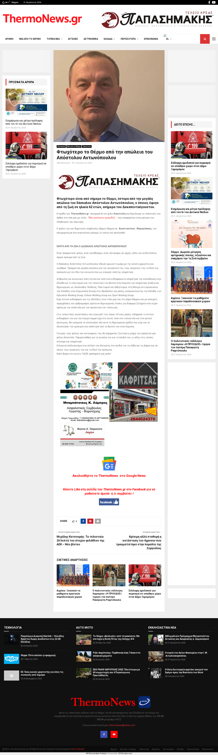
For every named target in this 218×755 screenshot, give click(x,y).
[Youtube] (114, 734)
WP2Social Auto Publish (96, 753)
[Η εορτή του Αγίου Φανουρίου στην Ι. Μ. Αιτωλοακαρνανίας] (155, 656)
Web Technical (77, 749)
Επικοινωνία (151, 39)
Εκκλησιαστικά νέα (162, 627)
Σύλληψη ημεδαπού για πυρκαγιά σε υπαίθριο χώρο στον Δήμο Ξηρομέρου (145, 593)
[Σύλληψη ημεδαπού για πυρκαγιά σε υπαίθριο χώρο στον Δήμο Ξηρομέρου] (26, 145)
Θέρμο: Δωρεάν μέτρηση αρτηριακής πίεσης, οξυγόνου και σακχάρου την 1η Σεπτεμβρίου (191, 255)
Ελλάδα (108, 39)
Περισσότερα (128, 39)
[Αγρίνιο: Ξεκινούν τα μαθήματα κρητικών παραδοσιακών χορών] (191, 280)
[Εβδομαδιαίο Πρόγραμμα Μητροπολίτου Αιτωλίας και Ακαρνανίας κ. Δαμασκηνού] (155, 640)
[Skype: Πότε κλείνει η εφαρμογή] (11, 659)
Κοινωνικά (61, 146)
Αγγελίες (73, 39)
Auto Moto (84, 627)
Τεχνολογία (13, 627)
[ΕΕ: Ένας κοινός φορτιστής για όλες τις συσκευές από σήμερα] (11, 675)
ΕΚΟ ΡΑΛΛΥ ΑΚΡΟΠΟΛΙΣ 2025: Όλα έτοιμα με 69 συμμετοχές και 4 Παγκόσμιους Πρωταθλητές (116, 672)
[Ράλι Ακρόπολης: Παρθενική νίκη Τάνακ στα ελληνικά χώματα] (83, 656)
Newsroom (65, 163)
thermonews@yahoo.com (122, 725)
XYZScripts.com (125, 753)
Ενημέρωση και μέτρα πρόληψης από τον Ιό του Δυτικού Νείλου (24, 122)
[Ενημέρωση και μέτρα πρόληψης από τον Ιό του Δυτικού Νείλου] (26, 102)
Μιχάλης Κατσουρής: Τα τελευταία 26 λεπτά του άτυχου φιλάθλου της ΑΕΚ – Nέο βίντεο (80, 540)
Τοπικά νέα (53, 39)
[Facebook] (103, 734)
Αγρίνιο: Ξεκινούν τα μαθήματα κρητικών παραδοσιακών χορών (69, 593)
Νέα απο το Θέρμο (30, 39)
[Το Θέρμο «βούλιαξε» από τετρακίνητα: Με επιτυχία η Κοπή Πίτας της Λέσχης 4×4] (83, 640)
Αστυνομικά (91, 39)
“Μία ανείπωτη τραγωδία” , (102, 217)
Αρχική (9, 39)
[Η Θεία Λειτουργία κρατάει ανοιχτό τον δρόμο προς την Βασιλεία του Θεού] (155, 673)
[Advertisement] (191, 474)
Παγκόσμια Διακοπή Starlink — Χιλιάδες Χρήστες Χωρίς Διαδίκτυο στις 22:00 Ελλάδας (42, 639)
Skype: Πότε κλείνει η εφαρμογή (38, 655)
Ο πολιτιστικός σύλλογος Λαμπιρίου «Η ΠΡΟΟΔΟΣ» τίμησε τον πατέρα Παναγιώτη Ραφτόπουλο (108, 595)
